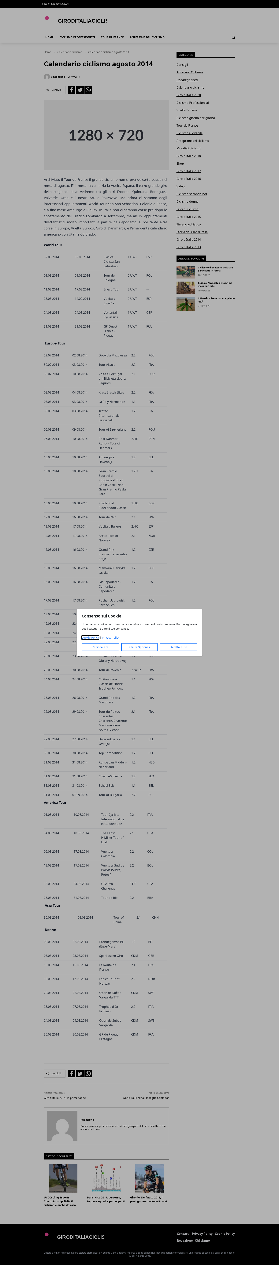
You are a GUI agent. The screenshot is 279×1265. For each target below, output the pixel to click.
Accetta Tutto (178, 647)
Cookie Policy (90, 637)
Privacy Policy (110, 637)
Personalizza (100, 647)
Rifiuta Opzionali (139, 647)
